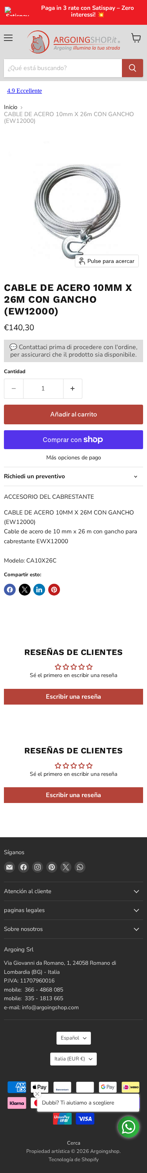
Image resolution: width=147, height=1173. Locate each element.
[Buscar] (132, 68)
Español (70, 1038)
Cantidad (14, 372)
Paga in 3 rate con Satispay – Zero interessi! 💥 (87, 12)
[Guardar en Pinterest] (54, 590)
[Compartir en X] (25, 590)
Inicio (10, 107)
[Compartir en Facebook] (10, 590)
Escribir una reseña (73, 696)
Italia (69, 1058)
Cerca (73, 1143)
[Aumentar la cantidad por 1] (73, 388)
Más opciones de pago (73, 458)
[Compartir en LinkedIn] (39, 590)
